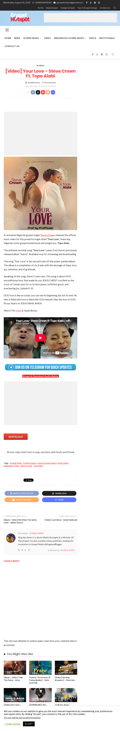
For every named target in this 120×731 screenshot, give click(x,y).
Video (47, 38)
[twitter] (91, 2)
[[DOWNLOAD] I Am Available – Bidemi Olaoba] (40, 695)
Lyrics (92, 38)
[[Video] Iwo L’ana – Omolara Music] (15, 695)
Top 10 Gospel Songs (87, 8)
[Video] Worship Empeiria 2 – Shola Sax (65, 678)
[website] (19, 550)
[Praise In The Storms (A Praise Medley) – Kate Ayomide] (40, 668)
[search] (115, 8)
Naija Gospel (52, 8)
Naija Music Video (11, 466)
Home (40, 8)
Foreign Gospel (68, 8)
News (17, 38)
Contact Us (105, 8)
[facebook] (87, 2)
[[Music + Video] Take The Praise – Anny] (15, 668)
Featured (10, 700)
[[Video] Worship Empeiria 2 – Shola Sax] (66, 668)
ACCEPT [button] (29, 724)
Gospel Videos (29, 463)
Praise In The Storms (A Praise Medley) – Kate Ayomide (39, 680)
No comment (50, 82)
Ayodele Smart (34, 82)
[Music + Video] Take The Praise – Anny (13, 678)
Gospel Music (31, 38)
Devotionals (107, 38)
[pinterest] (95, 2)
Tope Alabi (38, 466)
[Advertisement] (80, 17)
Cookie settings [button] (13, 724)
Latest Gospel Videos (47, 463)
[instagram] (99, 2)
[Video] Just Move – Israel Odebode (61, 520)
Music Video (63, 463)
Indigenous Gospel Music (69, 38)
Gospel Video (16, 463)
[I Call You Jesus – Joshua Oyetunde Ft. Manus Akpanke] (66, 695)
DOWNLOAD (16, 436)
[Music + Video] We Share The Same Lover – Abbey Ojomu (20, 521)
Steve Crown (26, 466)
